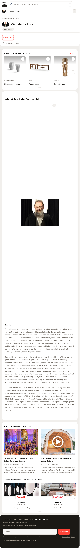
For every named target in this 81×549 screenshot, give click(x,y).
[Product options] (22, 59)
